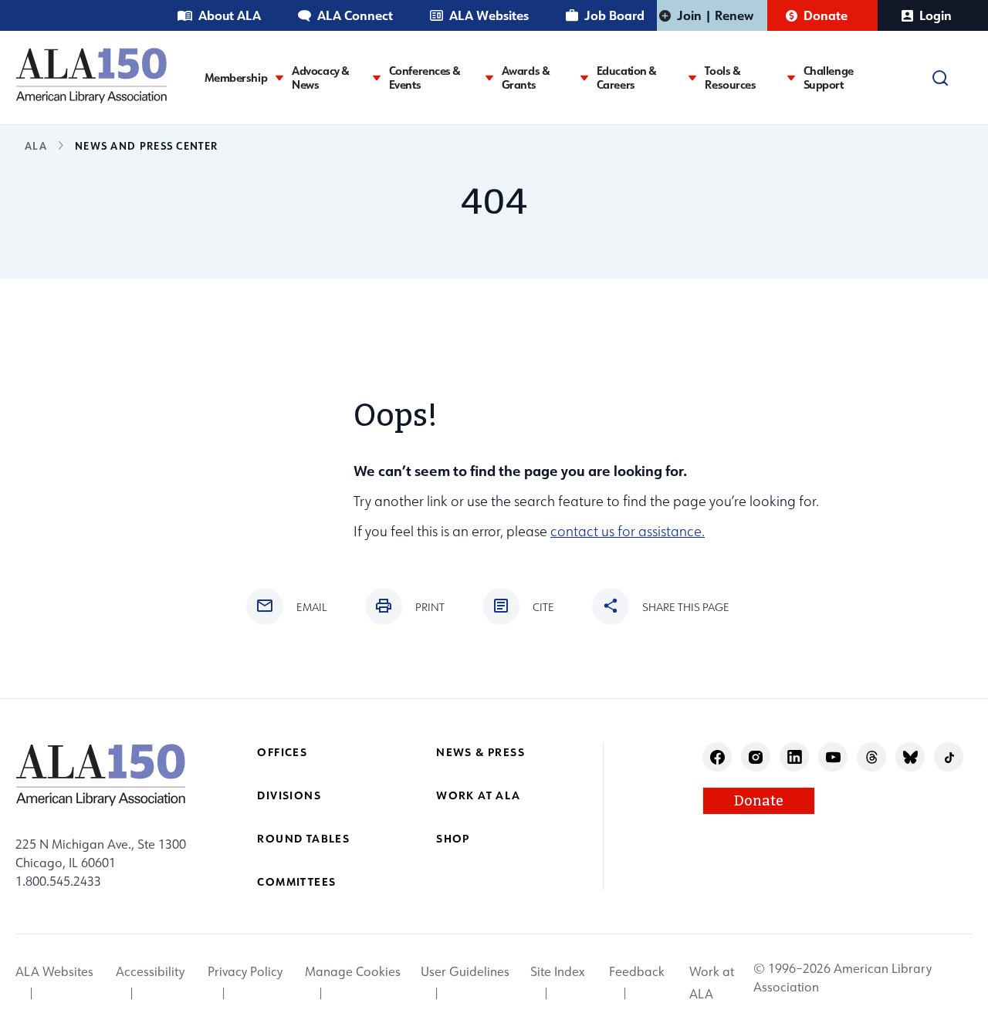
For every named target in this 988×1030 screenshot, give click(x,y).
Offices (282, 752)
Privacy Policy (245, 972)
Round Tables (303, 838)
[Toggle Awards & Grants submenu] (584, 77)
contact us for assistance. (627, 531)
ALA (36, 145)
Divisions (289, 795)
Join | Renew (715, 15)
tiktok (949, 757)
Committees (296, 881)
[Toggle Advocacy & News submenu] (377, 77)
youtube (833, 757)
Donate (826, 15)
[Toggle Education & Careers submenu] (692, 77)
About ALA (229, 15)
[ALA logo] (91, 75)
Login (935, 15)
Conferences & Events (425, 78)
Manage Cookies (353, 972)
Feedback (637, 972)
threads (871, 757)
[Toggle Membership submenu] (279, 77)
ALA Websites (489, 15)
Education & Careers (627, 78)
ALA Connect (355, 15)
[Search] (940, 78)
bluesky (910, 757)
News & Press (480, 752)
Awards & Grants (526, 78)
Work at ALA (478, 795)
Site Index (557, 972)
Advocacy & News (321, 78)
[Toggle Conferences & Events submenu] (489, 77)
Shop (453, 838)
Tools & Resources (730, 78)
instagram (756, 757)
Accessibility (150, 972)
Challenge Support (829, 78)
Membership (236, 78)
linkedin (794, 757)
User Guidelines (465, 972)
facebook (717, 757)
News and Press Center (146, 145)
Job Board (614, 15)
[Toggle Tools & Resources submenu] (791, 77)
